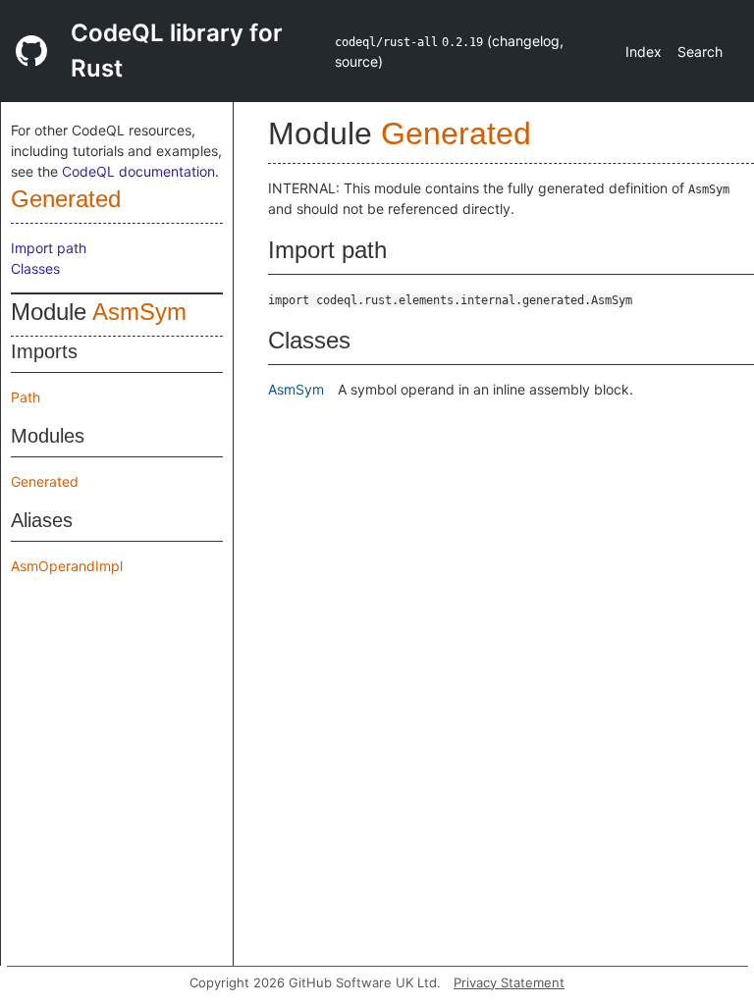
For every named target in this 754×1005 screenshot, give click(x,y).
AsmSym (139, 311)
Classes (35, 268)
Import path (48, 247)
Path (25, 397)
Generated (66, 198)
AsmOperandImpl (67, 565)
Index (643, 51)
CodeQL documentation (138, 171)
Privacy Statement (509, 982)
